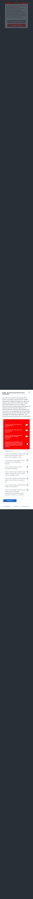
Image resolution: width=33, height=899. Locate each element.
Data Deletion (7, 506)
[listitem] (16, 421)
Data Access (16, 506)
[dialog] (16, 449)
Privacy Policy (25, 506)
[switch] (27, 425)
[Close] (29, 392)
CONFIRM (10, 500)
